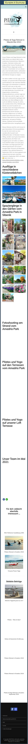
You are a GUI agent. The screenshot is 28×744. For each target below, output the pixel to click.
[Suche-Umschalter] (25, 6)
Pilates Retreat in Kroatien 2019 (14, 673)
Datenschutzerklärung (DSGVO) (9, 719)
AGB (4, 722)
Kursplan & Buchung (14, 2)
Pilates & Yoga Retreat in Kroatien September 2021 (14, 693)
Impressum (5, 715)
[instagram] (15, 709)
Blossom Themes (20, 740)
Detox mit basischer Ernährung (14, 639)
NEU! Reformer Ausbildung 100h (14, 533)
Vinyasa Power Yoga (14, 571)
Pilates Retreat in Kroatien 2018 (14, 552)
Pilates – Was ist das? (14, 620)
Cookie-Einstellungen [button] (7, 729)
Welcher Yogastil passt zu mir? (14, 600)
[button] (4, 499)
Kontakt (4, 725)
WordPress (17, 741)
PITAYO (12, 739)
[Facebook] (12, 709)
